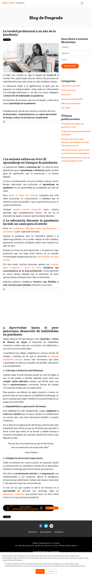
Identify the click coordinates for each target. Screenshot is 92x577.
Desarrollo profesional (71, 99)
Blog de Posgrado (46, 17)
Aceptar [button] (40, 571)
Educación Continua (70, 103)
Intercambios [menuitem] (46, 532)
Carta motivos (68, 90)
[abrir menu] (82, 3)
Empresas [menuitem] (32, 532)
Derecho (65, 95)
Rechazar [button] (51, 571)
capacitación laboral (70, 86)
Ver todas (65, 107)
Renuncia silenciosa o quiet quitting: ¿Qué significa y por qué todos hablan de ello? (75, 142)
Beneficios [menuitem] (59, 532)
